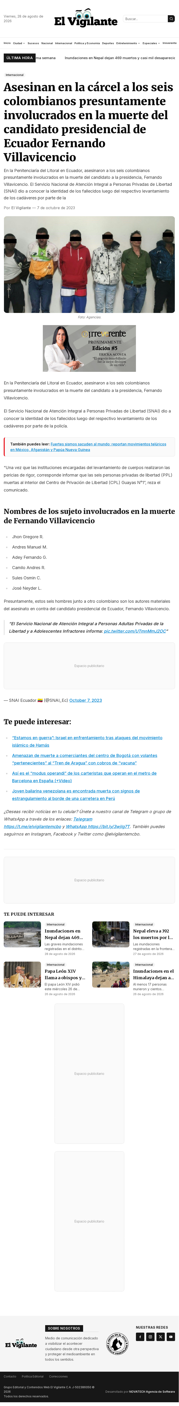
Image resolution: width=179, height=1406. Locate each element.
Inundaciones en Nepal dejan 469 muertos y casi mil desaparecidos (112, 58)
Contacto (10, 1376)
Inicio (7, 43)
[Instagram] (150, 1337)
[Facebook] (140, 1337)
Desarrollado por (140, 1391)
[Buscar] (171, 18)
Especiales (150, 43)
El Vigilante (21, 207)
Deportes (108, 43)
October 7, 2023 (85, 700)
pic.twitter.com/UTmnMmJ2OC (135, 631)
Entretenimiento (126, 43)
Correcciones (58, 1376)
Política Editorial (33, 1376)
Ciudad (17, 43)
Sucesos (33, 43)
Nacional (47, 43)
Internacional (63, 43)
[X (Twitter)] (160, 1337)
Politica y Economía (87, 43)
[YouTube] (171, 1337)
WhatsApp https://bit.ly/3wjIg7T (98, 826)
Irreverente (170, 43)
